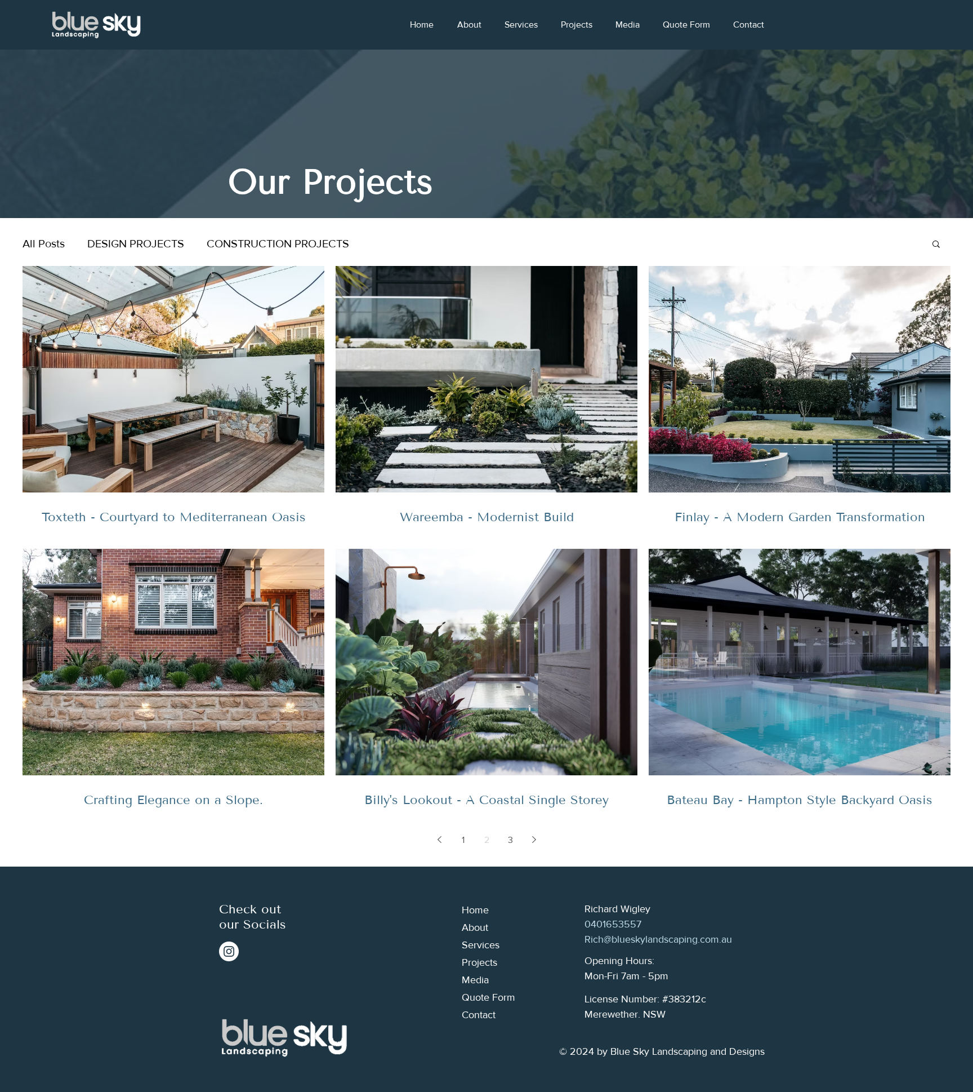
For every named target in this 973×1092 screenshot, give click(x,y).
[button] (936, 245)
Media (475, 980)
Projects (479, 962)
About (475, 927)
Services (480, 945)
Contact (479, 1014)
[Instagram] (229, 951)
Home (475, 910)
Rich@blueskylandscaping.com (651, 939)
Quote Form (488, 997)
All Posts (44, 243)
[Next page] (534, 839)
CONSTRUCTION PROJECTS (278, 243)
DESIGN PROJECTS (135, 243)
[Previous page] (439, 839)
